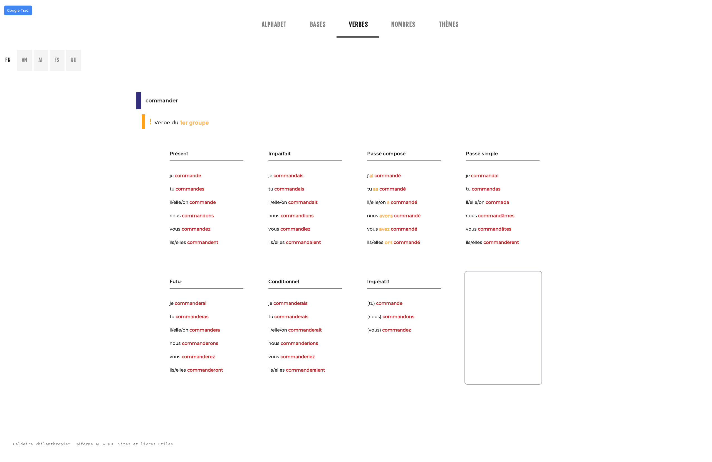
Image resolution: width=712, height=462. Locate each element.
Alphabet (274, 24)
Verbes (358, 24)
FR (8, 60)
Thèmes (449, 24)
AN (25, 60)
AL (40, 60)
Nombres (403, 24)
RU (73, 60)
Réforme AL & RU (94, 444)
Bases (318, 24)
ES (57, 60)
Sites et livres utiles (145, 444)
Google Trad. (18, 10)
